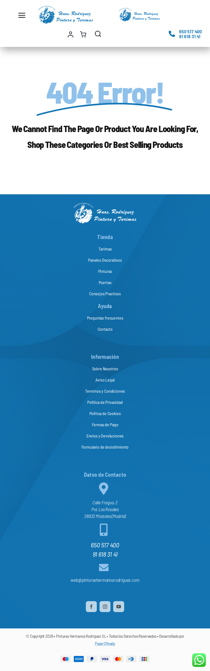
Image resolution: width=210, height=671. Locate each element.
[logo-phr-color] (65, 8)
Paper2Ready (105, 643)
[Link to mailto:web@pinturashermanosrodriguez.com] (104, 567)
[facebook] (91, 606)
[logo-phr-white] (105, 205)
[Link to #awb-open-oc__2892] (24, 15)
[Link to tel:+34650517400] (172, 34)
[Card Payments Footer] (105, 658)
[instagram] (105, 606)
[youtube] (118, 606)
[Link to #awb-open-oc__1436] (98, 34)
